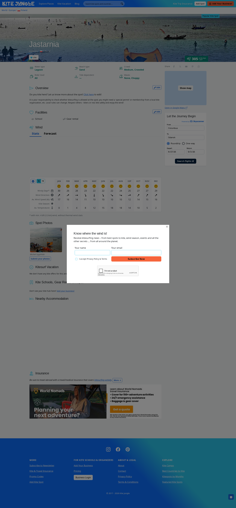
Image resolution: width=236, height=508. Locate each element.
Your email (116, 247)
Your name (80, 247)
